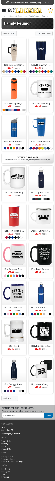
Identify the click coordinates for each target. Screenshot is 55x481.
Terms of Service (8, 459)
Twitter (4, 474)
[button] (3, 10)
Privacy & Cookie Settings (12, 461)
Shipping (4, 443)
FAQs (3, 446)
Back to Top (9, 398)
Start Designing (14, 57)
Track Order (6, 441)
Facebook (5, 469)
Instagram (5, 471)
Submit (49, 415)
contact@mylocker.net (10, 434)
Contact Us (6, 449)
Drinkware (9, 33)
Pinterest (5, 477)
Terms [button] (46, 2)
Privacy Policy (7, 456)
